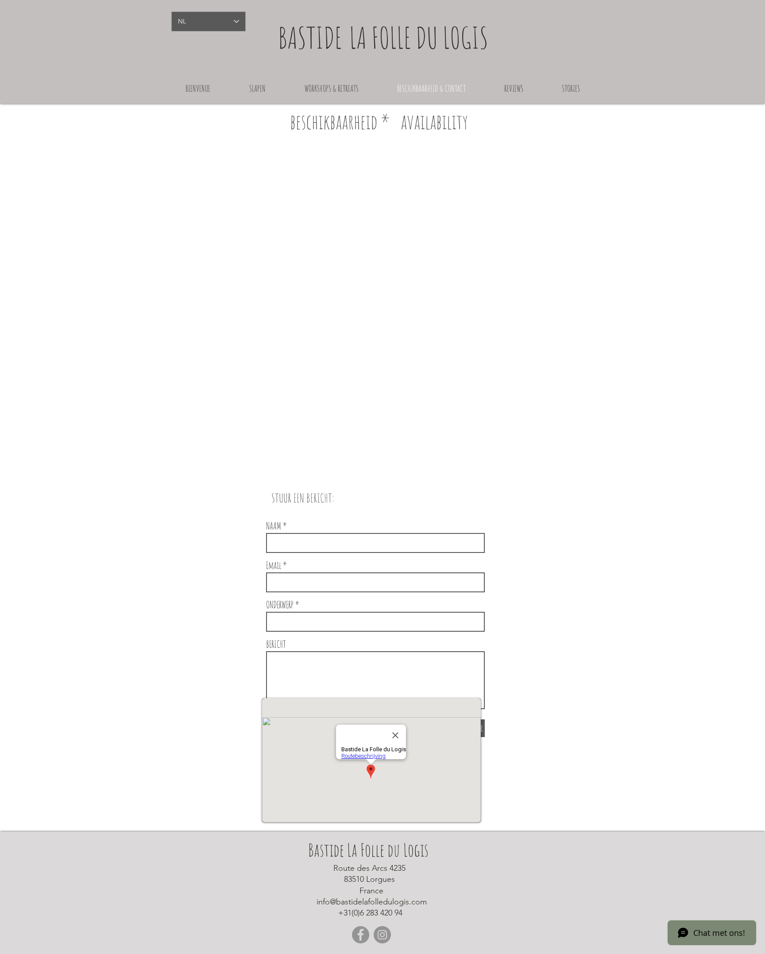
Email (273, 565)
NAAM (273, 526)
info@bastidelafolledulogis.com (372, 902)
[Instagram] (382, 934)
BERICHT (276, 644)
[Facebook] (360, 934)
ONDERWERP (280, 605)
